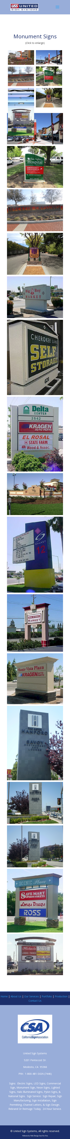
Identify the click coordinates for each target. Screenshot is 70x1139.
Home (4, 996)
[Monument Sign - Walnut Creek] (49, 98)
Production (61, 996)
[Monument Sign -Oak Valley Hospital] (49, 76)
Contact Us (35, 1000)
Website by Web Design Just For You (35, 1136)
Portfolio (47, 996)
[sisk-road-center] (21, 117)
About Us (16, 996)
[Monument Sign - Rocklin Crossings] (21, 76)
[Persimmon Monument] (21, 57)
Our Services (31, 996)
